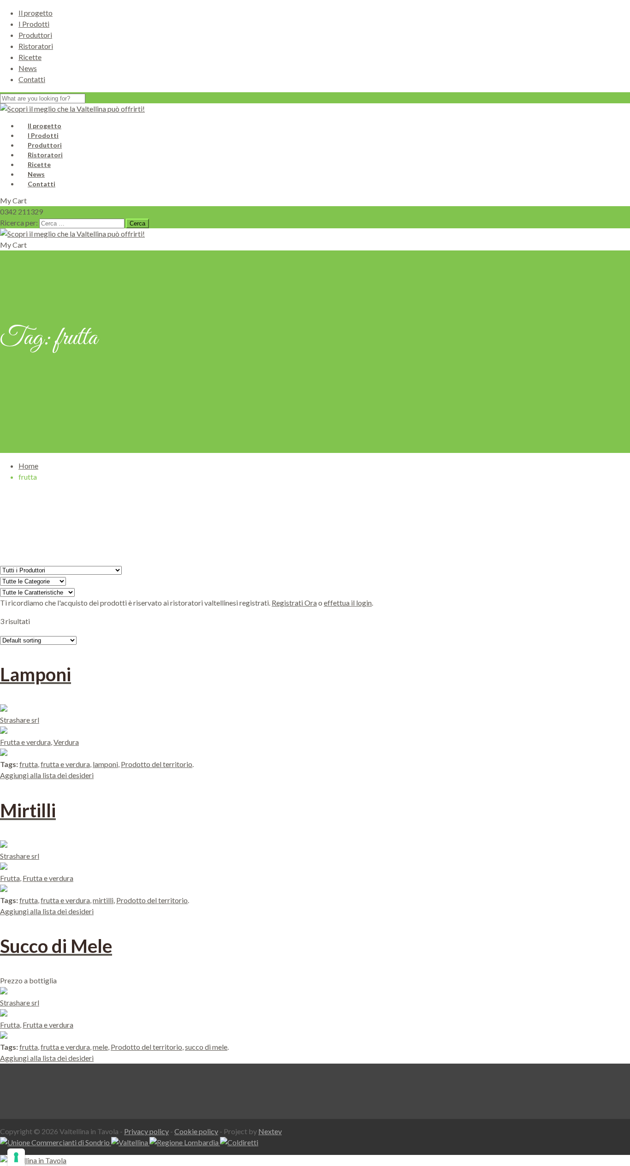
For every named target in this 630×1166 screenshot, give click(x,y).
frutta (28, 764)
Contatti (31, 79)
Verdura (66, 742)
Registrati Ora (294, 602)
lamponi (105, 764)
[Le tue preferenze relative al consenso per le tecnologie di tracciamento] (16, 1157)
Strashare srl (19, 719)
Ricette (30, 57)
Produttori (35, 34)
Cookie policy (196, 1131)
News (27, 68)
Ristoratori (35, 46)
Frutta (10, 878)
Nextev (270, 1131)
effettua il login (348, 602)
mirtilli (103, 900)
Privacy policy (146, 1131)
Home (28, 465)
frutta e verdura (65, 764)
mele (100, 1046)
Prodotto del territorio (156, 764)
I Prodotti (33, 23)
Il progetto (35, 12)
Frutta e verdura (25, 742)
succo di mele (206, 1046)
